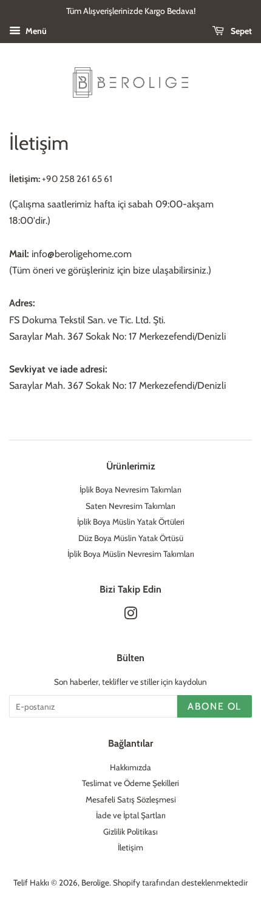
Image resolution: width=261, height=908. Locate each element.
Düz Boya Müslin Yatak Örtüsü (130, 538)
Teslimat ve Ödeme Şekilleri (130, 783)
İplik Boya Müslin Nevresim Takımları (130, 554)
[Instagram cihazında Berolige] (130, 615)
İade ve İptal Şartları (131, 815)
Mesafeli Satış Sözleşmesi (131, 799)
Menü (35, 30)
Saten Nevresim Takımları (130, 506)
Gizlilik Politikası (130, 831)
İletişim (130, 847)
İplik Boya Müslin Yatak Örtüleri (131, 521)
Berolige (95, 882)
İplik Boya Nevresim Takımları (130, 489)
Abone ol (215, 706)
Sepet (240, 30)
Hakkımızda (130, 767)
